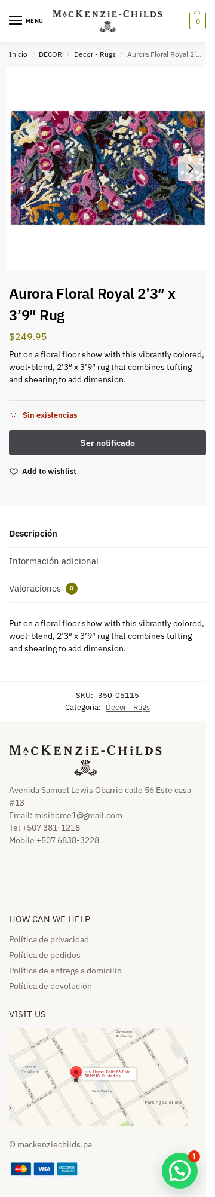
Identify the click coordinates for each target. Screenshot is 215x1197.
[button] (196, 21)
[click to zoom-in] (107, 168)
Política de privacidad (49, 939)
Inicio (18, 54)
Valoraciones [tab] (41, 588)
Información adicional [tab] (54, 561)
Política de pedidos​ (45, 955)
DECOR (50, 54)
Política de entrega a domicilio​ (65, 970)
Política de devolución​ (50, 986)
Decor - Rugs (95, 54)
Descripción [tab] (33, 533)
